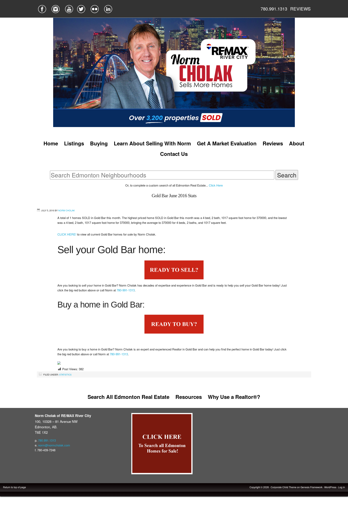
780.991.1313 (274, 8)
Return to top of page (14, 487)
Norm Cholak (66, 210)
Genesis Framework (311, 487)
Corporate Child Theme (283, 487)
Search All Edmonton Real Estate (128, 396)
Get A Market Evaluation (227, 143)
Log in (341, 487)
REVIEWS (300, 8)
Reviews (273, 143)
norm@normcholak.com (54, 445)
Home (51, 143)
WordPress (330, 487)
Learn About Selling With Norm (152, 143)
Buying (99, 143)
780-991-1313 (126, 290)
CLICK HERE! (67, 234)
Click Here (216, 185)
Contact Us (174, 153)
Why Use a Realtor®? (234, 396)
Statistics (65, 374)
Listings (74, 143)
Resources (188, 396)
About (296, 143)
